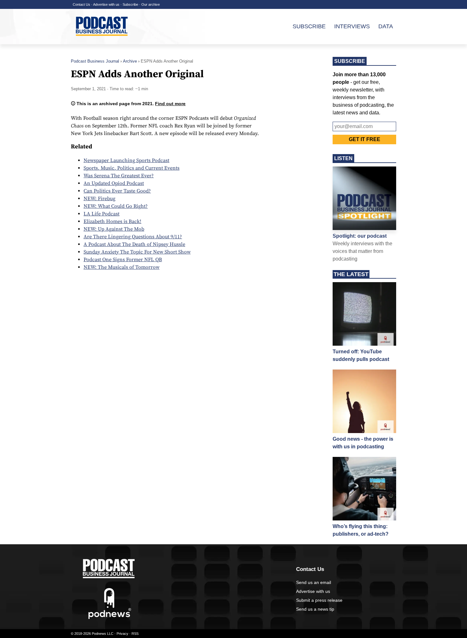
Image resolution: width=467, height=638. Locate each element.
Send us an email (313, 582)
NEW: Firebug (99, 198)
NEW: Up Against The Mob (114, 229)
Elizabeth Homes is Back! (112, 221)
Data (385, 26)
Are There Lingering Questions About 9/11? (133, 237)
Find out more (170, 103)
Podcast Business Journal (95, 61)
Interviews (352, 26)
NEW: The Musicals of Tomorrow (121, 267)
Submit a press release (319, 600)
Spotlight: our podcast (360, 236)
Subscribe (130, 4)
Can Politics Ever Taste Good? (117, 191)
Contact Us (81, 4)
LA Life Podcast (101, 214)
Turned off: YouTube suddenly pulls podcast (361, 355)
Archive (130, 61)
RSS (135, 633)
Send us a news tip (315, 609)
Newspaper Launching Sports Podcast (126, 160)
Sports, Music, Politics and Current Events (131, 168)
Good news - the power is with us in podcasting (363, 442)
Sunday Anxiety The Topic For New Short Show (137, 252)
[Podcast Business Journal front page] (102, 41)
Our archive (150, 4)
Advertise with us (106, 4)
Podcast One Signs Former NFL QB (123, 259)
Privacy (122, 633)
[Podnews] (109, 618)
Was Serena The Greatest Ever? (119, 176)
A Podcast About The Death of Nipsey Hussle (134, 244)
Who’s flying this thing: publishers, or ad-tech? (361, 530)
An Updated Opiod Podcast (114, 183)
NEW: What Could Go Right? (116, 206)
